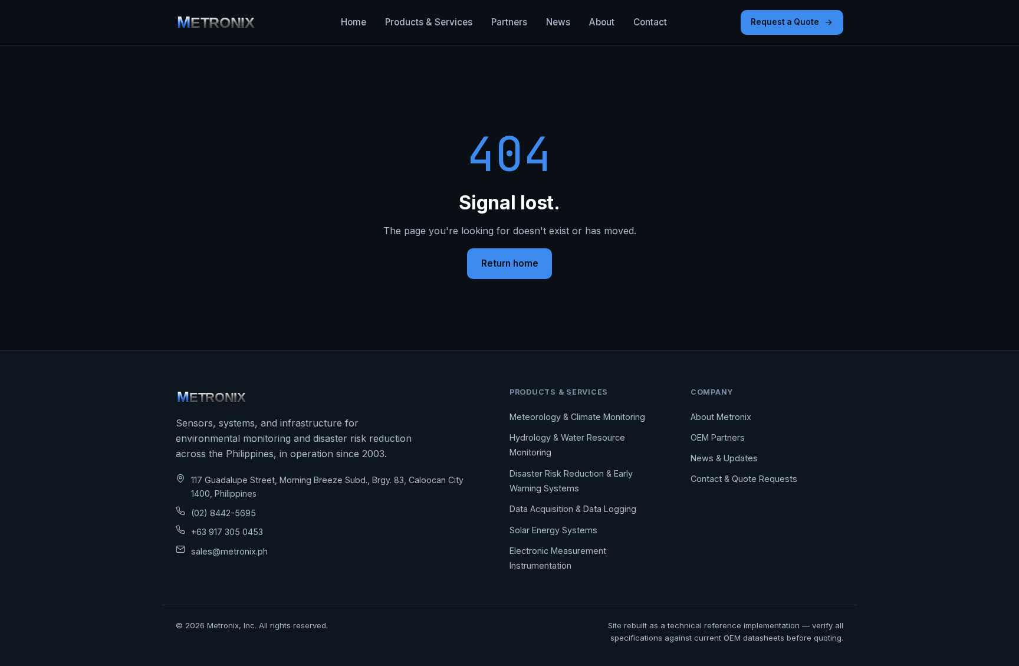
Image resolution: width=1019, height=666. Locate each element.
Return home (509, 263)
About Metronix (721, 417)
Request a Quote (785, 22)
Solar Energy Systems (553, 530)
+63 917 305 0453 (227, 532)
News (558, 22)
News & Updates (724, 458)
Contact (650, 22)
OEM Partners (718, 437)
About (601, 22)
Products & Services (428, 22)
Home (353, 22)
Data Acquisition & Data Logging (573, 509)
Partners (509, 22)
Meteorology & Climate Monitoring (577, 417)
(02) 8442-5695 (223, 513)
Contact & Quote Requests (744, 479)
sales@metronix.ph (229, 551)
